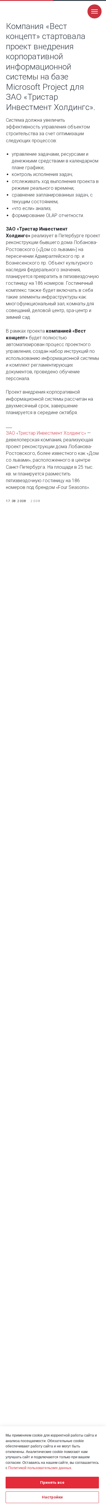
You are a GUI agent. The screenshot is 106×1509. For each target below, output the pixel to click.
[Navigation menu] (94, 11)
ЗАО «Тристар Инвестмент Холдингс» (46, 433)
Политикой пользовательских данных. (40, 1468)
